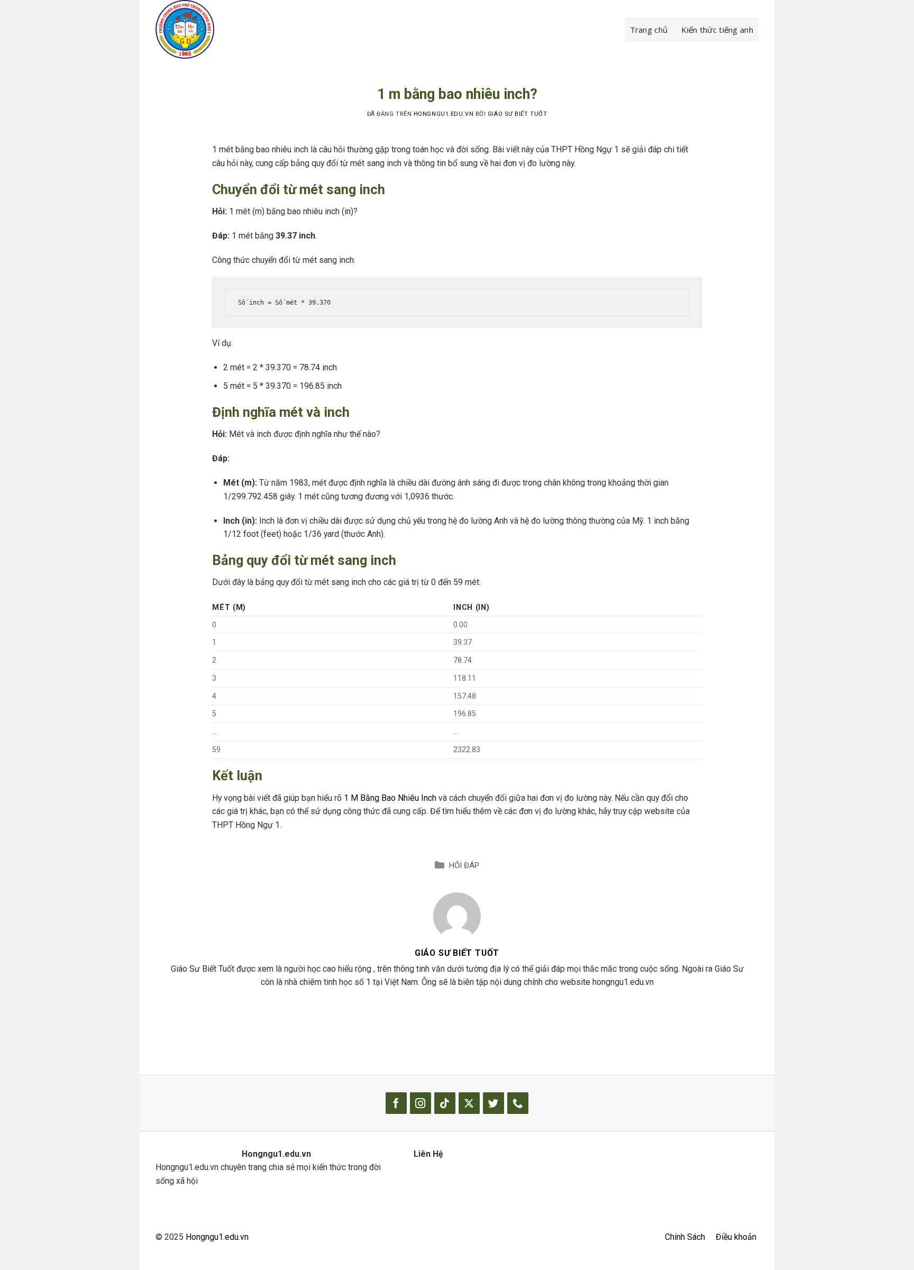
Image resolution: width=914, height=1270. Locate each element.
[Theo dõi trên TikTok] (444, 1103)
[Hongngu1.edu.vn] (208, 29)
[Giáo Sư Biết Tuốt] (457, 915)
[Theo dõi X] (469, 1103)
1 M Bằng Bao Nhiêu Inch (390, 798)
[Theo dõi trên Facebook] (396, 1103)
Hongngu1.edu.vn (217, 1237)
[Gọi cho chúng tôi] (517, 1103)
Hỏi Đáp (464, 865)
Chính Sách (685, 1237)
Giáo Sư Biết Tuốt (517, 114)
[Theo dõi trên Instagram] (420, 1103)
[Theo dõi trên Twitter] (493, 1103)
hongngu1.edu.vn (443, 114)
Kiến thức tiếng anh (717, 29)
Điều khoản (736, 1237)
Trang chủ (649, 29)
